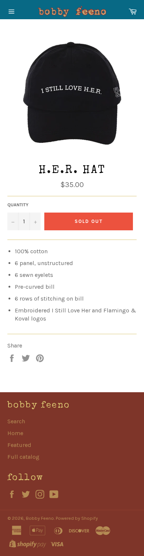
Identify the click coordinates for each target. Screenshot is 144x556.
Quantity (17, 204)
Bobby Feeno (40, 518)
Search (16, 421)
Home (15, 433)
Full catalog (23, 456)
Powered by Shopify (77, 518)
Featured (19, 444)
